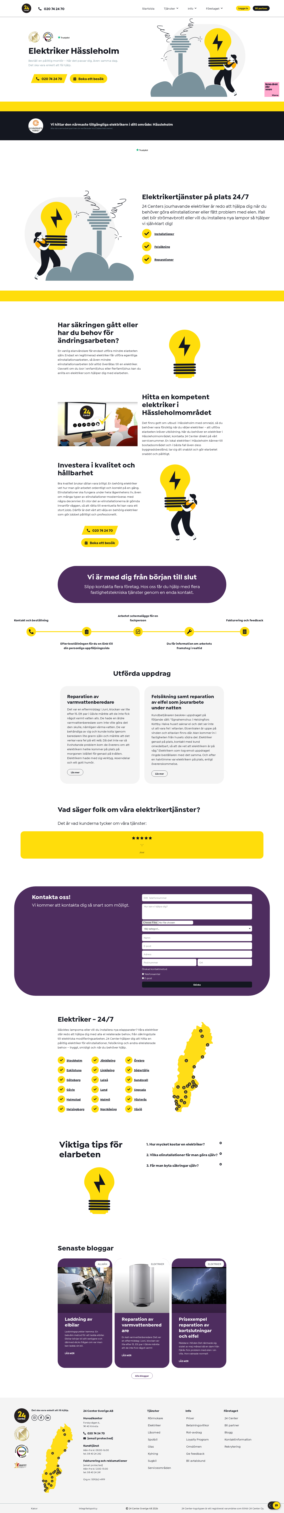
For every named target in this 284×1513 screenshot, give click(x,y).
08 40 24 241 (94, 1472)
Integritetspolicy (88, 1508)
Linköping (107, 1070)
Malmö (105, 1099)
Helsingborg (75, 1109)
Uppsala (140, 1089)
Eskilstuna (74, 1070)
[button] (184, 1144)
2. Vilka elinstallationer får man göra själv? (182, 1154)
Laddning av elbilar (78, 1321)
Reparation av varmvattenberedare (142, 1324)
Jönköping (107, 1060)
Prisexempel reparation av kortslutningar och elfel (195, 1327)
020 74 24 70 (54, 8)
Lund (103, 1089)
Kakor (34, 1508)
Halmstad (74, 1099)
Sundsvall (141, 1079)
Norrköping (108, 1109)
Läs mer (69, 1353)
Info (190, 8)
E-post (148, 978)
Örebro (139, 1060)
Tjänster (169, 8)
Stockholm (74, 1060)
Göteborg (74, 1079)
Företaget (213, 8)
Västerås (140, 1099)
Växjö (138, 1109)
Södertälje (141, 1070)
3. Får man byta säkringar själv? (172, 1165)
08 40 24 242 (94, 1453)
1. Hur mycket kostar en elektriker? (175, 1144)
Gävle (71, 1089)
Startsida (148, 8)
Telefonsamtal (152, 973)
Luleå (104, 1079)
